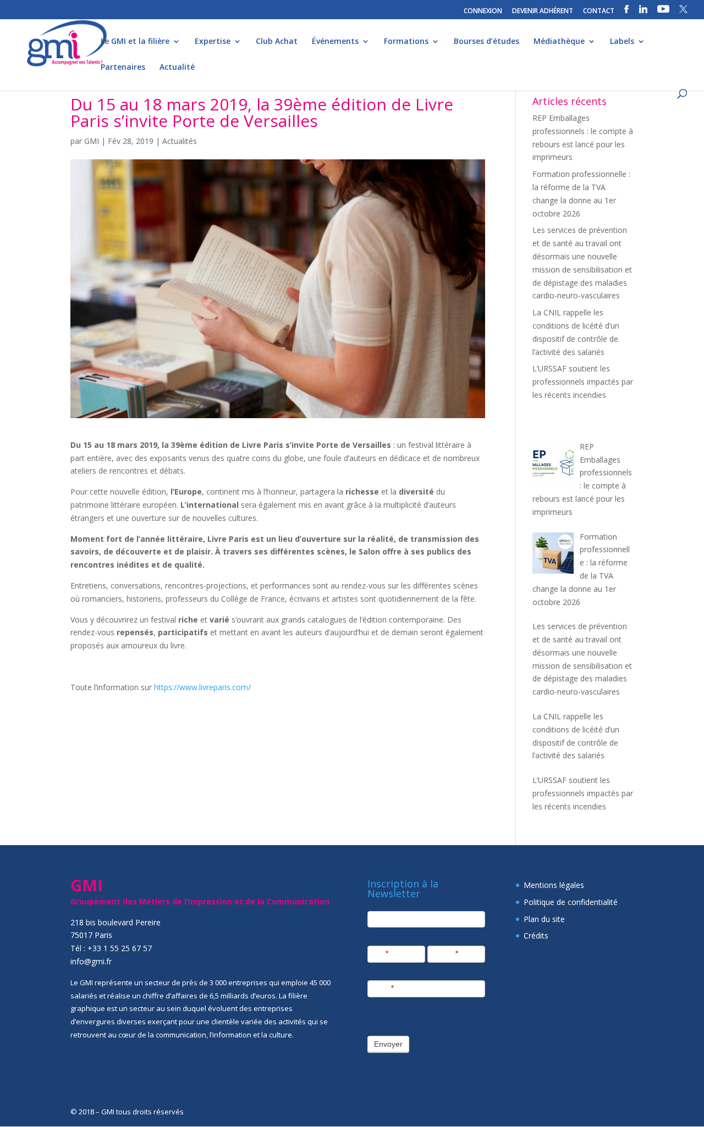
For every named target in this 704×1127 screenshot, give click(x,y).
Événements (335, 41)
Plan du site (544, 919)
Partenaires (123, 67)
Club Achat (277, 41)
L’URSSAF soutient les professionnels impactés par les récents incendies (582, 381)
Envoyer (388, 1044)
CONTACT (598, 11)
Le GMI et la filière (135, 41)
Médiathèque (559, 41)
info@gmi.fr (91, 961)
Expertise (212, 41)
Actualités (179, 141)
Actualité (177, 67)
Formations (406, 41)
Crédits (536, 935)
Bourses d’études (486, 41)
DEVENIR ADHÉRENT (542, 11)
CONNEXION (483, 11)
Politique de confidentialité (571, 902)
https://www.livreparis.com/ (202, 687)
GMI (91, 141)
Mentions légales (554, 885)
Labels (622, 41)
